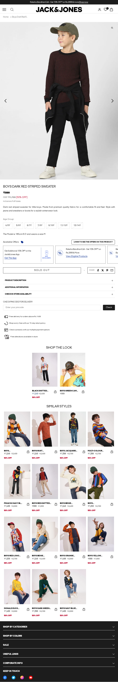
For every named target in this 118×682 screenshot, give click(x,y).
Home (5, 17)
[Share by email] (111, 270)
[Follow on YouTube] (31, 677)
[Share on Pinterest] (107, 270)
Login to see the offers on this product (93, 242)
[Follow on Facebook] (5, 677)
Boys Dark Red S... (20, 17)
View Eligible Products (76, 256)
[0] (105, 9)
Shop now (83, 2)
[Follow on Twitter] (13, 677)
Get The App (10, 258)
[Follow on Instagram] (22, 677)
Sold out (42, 270)
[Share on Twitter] (102, 270)
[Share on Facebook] (98, 270)
